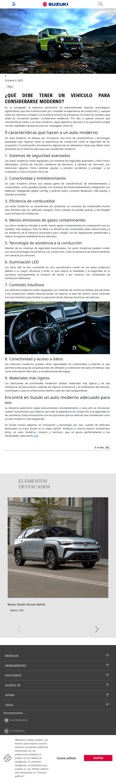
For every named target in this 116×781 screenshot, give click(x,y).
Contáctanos (17, 730)
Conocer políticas (66, 758)
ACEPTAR (98, 758)
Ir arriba (99, 447)
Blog (10, 86)
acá (36, 435)
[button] (97, 629)
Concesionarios (18, 720)
